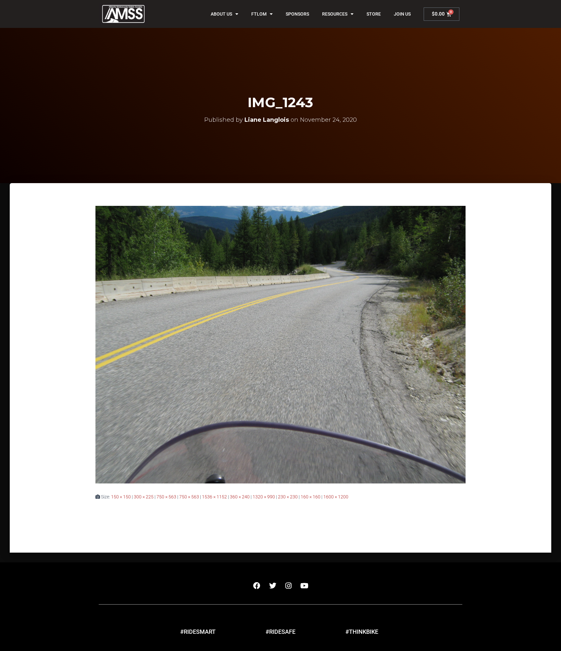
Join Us (402, 14)
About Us (221, 14)
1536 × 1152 (214, 496)
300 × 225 (144, 496)
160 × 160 (310, 496)
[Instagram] (288, 586)
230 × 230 (288, 496)
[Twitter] (273, 586)
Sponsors (297, 14)
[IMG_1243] (280, 344)
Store (374, 14)
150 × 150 (121, 496)
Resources (334, 14)
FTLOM (259, 14)
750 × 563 (166, 496)
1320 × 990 (264, 496)
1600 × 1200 (335, 496)
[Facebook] (257, 586)
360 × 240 (240, 496)
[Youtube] (304, 586)
